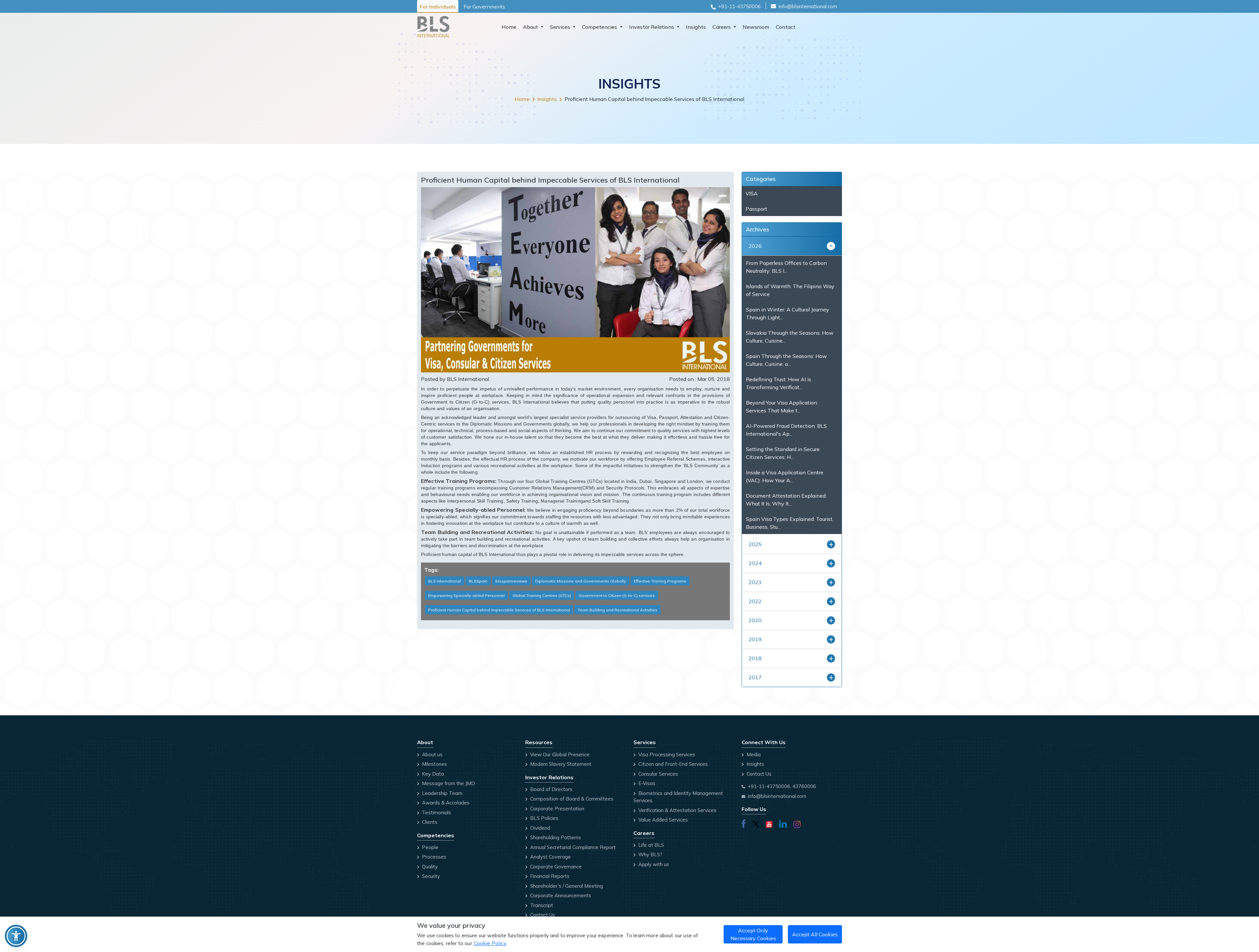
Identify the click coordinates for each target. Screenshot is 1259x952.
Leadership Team (441, 793)
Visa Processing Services (666, 754)
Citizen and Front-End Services (672, 764)
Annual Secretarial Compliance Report (572, 847)
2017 (755, 677)
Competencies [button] (600, 27)
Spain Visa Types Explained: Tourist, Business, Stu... (789, 523)
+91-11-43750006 (739, 6)
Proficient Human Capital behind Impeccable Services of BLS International (499, 609)
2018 (755, 658)
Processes (433, 857)
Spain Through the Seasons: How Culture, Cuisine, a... (786, 360)
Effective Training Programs (660, 581)
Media (753, 754)
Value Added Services (662, 820)
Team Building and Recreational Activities (617, 609)
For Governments (484, 6)
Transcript (541, 905)
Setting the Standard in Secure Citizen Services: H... (783, 453)
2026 (755, 246)
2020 (755, 620)
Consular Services (657, 774)
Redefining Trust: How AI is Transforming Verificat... (778, 383)
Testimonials (436, 812)
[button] (16, 935)
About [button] (531, 27)
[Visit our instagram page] (797, 823)
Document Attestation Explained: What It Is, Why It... (786, 499)
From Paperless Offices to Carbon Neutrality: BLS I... (786, 267)
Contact (785, 27)
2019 (755, 639)
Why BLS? (649, 854)
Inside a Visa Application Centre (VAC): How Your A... (784, 476)
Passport (756, 209)
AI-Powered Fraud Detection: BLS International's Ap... (786, 430)
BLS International (444, 581)
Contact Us (542, 915)
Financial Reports (549, 876)
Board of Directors (550, 789)
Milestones (434, 764)
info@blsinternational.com (808, 6)
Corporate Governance (555, 866)
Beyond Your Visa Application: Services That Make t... (782, 406)
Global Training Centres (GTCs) (541, 595)
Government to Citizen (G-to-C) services (617, 595)
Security (430, 876)
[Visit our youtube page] (769, 823)
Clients (429, 822)
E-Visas (646, 783)
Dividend (539, 828)
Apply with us (653, 864)
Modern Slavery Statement (560, 764)
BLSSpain (478, 581)
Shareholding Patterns (555, 837)
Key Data (432, 774)
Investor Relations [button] (652, 27)
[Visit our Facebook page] (744, 823)
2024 (755, 563)
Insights (696, 27)
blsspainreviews (511, 581)
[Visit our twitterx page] (755, 823)
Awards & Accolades (445, 803)
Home (509, 27)
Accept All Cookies (815, 934)
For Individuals (438, 6)
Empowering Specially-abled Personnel (466, 595)
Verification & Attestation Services (676, 810)
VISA (752, 193)
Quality (429, 866)
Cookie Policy (490, 943)
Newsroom (756, 27)
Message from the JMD (448, 783)
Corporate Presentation (556, 808)
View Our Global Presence (559, 754)
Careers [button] (722, 27)
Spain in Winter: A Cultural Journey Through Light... (787, 313)
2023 (755, 582)
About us (432, 754)
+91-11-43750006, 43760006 (782, 786)
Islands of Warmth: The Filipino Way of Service (790, 290)
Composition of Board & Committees (571, 799)
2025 (755, 544)
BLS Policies (543, 818)
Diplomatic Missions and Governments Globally (580, 581)
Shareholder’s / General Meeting (566, 886)
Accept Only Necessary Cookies (753, 934)
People (429, 847)
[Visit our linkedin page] (783, 823)
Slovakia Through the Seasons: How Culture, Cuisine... (789, 336)
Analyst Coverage (550, 857)
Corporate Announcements (560, 895)
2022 (755, 601)
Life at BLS (650, 845)
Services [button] (560, 27)
